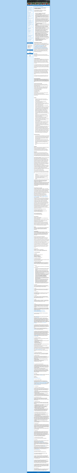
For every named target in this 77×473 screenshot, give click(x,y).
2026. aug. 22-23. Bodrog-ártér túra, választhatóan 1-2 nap (30, 11)
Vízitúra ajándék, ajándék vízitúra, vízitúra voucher (30, 7)
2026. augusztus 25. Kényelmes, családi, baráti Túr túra (30, 17)
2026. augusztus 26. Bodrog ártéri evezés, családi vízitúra (30, 18)
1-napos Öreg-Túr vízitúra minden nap (30, 25)
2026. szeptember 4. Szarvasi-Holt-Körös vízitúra (30, 21)
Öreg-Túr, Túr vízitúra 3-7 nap (30, 34)
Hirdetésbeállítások (36, 335)
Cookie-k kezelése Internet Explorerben (38, 311)
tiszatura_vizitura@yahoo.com (39, 349)
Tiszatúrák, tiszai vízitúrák (30, 38)
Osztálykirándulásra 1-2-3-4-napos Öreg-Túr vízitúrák (30, 35)
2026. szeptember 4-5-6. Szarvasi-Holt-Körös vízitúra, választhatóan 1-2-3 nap (30, 22)
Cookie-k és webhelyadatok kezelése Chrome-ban (39, 310)
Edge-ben (44, 311)
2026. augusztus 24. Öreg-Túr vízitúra (30, 13)
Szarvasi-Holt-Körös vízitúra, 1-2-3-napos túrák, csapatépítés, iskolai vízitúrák (30, 28)
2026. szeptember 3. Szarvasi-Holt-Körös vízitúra (30, 20)
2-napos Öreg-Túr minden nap (30, 26)
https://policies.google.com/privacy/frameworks (41, 383)
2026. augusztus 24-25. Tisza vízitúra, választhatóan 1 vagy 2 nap (30, 15)
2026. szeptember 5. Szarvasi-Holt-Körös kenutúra (30, 24)
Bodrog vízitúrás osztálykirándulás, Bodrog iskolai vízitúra (30, 31)
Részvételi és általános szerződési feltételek (30, 39)
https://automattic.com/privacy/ (37, 384)
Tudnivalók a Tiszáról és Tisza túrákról (40, 45)
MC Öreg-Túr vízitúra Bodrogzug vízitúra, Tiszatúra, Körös (37, 2)
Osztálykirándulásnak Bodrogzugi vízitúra (30, 36)
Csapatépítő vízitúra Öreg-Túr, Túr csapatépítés (30, 9)
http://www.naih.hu (38, 449)
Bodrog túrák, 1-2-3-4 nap (30, 32)
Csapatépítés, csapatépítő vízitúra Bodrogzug (30, 8)
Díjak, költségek (29, 40)
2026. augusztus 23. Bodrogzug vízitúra (29, 12)
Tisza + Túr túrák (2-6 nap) (30, 37)
